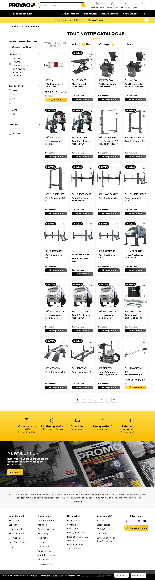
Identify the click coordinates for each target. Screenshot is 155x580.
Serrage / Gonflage (47, 529)
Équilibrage (43, 533)
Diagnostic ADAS (46, 564)
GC (13, 114)
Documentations (70, 14)
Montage (42, 525)
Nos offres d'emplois (18, 542)
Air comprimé (44, 551)
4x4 (13, 98)
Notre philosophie (17, 533)
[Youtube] (144, 521)
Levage (41, 542)
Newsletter (102, 533)
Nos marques (15, 54)
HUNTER (17, 62)
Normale (16, 133)
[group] (82, 64)
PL (13, 106)
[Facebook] (133, 521)
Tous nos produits (46, 520)
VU (13, 102)
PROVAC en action (105, 529)
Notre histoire (15, 520)
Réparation (43, 546)
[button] (73, 64)
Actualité (101, 520)
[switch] (82, 44)
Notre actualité (131, 14)
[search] (83, 5)
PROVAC (16, 59)
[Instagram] (139, 521)
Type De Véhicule (16, 86)
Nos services (90, 14)
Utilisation (13, 125)
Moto (14, 91)
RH (144, 14)
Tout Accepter (138, 575)
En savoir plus (95, 20)
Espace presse (103, 525)
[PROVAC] (22, 5)
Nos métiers (14, 538)
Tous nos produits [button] (22, 14)
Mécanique (43, 560)
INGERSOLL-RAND (21, 65)
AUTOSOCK (18, 72)
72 (114, 400)
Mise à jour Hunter (76, 532)
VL (13, 95)
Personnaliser (104, 575)
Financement (73, 520)
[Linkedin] (127, 521)
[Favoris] (136, 4)
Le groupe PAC (16, 529)
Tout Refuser (121, 575)
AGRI (14, 110)
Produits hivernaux (47, 555)
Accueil (12, 26)
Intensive (16, 129)
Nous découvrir (110, 14)
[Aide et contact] (112, 4)
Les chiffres (14, 525)
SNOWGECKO (19, 69)
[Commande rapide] (97, 4)
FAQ (11, 546)
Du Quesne (18, 76)
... (107, 400)
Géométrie (43, 538)
